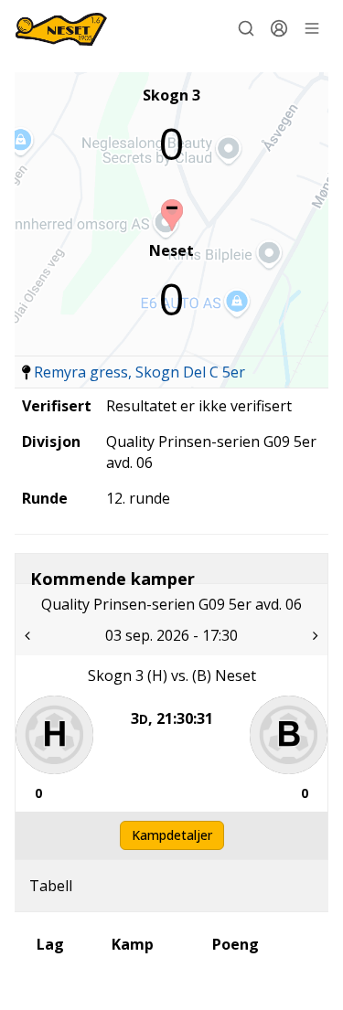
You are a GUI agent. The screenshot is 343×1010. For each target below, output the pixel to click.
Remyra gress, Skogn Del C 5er (139, 372)
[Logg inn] (279, 28)
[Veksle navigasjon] (311, 28)
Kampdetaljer (172, 835)
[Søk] (246, 28)
